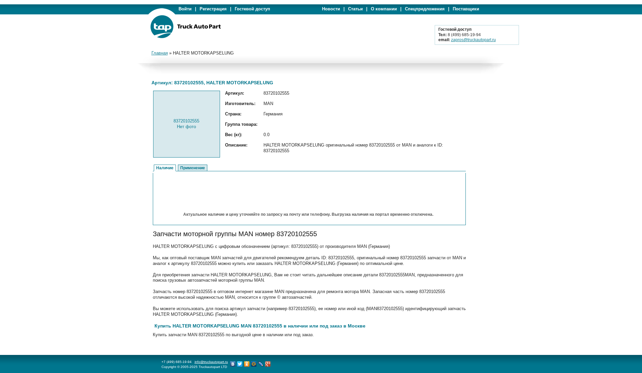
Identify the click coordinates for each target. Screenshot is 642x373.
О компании (384, 8)
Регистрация (213, 8)
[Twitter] (239, 364)
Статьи (355, 8)
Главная (159, 53)
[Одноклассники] (246, 364)
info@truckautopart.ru (211, 362)
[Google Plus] (268, 364)
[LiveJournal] (260, 364)
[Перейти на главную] (185, 37)
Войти (185, 8)
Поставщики (466, 8)
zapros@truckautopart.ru (473, 39)
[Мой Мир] (253, 364)
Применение (192, 168)
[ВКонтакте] (232, 364)
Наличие (165, 168)
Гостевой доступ (252, 8)
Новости (331, 8)
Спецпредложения (425, 8)
